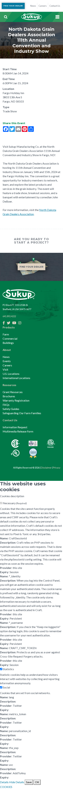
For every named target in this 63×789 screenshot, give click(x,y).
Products (9, 327)
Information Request (15, 427)
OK (37, 782)
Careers (7, 365)
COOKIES (6, 786)
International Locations (16, 378)
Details (4, 782)
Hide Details (16, 782)
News (6, 356)
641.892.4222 (9, 316)
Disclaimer (46, 467)
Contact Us (10, 420)
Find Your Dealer (13, 6)
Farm (6, 334)
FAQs (6, 404)
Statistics (8, 669)
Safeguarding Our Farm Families (22, 413)
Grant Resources (13, 392)
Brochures (9, 396)
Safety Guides (11, 408)
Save (29, 782)
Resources (9, 385)
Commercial (10, 338)
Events (7, 361)
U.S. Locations (11, 373)
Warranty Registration (16, 400)
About (7, 349)
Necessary (15, 503)
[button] (5, 17)
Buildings (8, 342)
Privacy (56, 467)
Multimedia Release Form (18, 431)
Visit (5, 369)
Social (6, 687)
